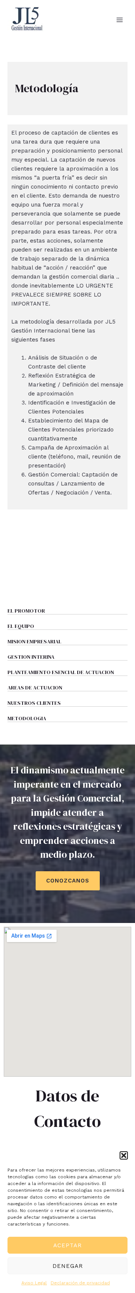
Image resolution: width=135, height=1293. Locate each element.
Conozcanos (67, 880)
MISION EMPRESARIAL (35, 641)
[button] (124, 1155)
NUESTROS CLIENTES (34, 703)
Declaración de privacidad (80, 1283)
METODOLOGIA (27, 718)
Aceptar (67, 1245)
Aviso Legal (34, 1283)
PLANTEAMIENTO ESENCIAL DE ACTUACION (61, 672)
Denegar (67, 1266)
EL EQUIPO (21, 626)
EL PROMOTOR (26, 610)
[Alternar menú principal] (120, 20)
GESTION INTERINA (31, 657)
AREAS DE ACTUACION (35, 687)
